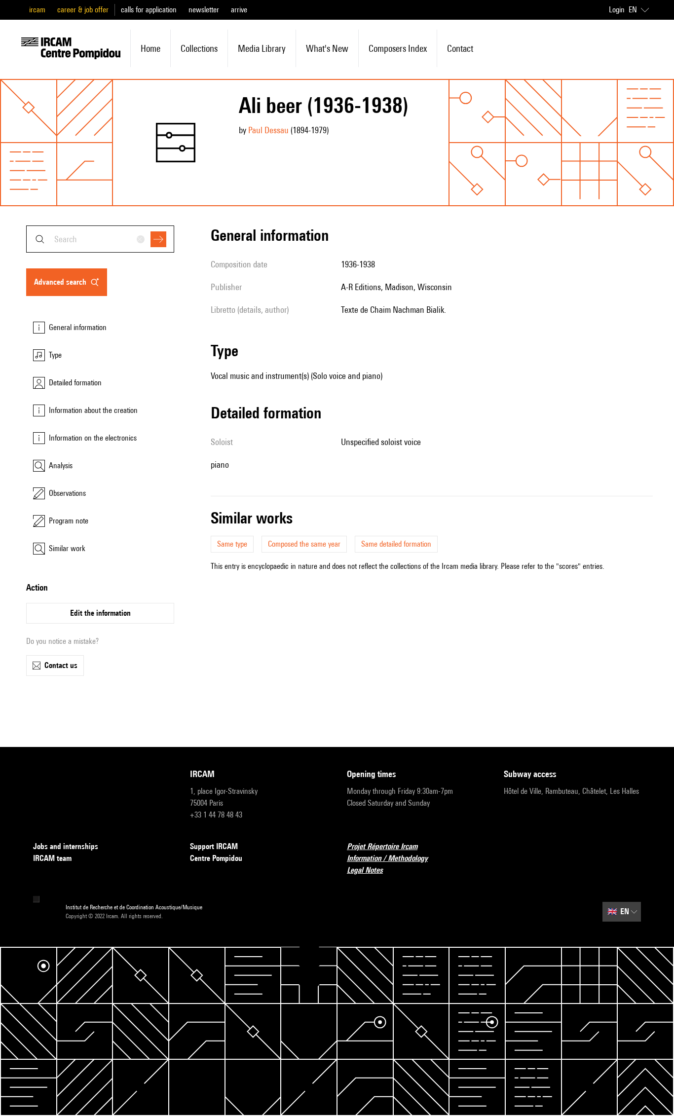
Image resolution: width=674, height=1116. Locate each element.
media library (262, 48)
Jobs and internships (65, 846)
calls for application (149, 9)
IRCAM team (52, 858)
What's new (327, 48)
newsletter (203, 9)
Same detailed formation (396, 544)
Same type (232, 544)
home (150, 48)
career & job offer (83, 9)
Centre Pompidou (216, 858)
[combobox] (100, 239)
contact (460, 48)
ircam (37, 9)
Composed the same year (304, 544)
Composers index (398, 48)
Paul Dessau (268, 130)
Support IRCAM (214, 846)
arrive (239, 9)
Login (617, 9)
